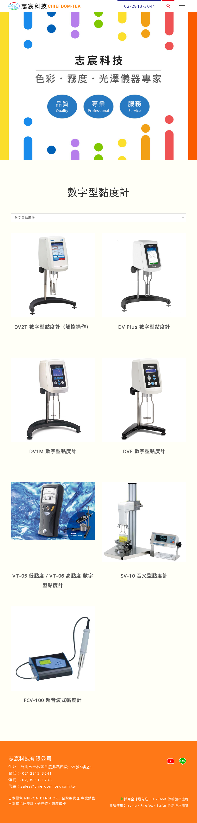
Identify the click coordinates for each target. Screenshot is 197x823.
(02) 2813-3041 (36, 773)
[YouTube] (171, 759)
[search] (169, 6)
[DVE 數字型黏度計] (144, 399)
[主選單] (182, 5)
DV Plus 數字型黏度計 (144, 327)
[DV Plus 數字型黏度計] (144, 274)
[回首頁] (44, 6)
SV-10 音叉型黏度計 (144, 575)
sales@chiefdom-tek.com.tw (48, 786)
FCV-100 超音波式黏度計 (53, 700)
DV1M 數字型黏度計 (53, 451)
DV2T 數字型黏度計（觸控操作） (53, 327)
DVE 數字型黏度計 (144, 451)
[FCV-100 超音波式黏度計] (53, 648)
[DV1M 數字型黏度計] (53, 399)
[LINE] (183, 759)
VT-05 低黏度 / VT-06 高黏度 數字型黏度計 (52, 580)
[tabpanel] (98, 86)
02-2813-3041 (139, 6)
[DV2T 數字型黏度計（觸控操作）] (53, 274)
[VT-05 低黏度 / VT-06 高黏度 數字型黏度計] (53, 510)
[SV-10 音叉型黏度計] (144, 521)
